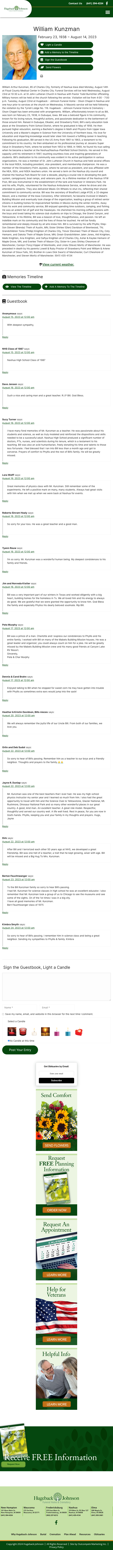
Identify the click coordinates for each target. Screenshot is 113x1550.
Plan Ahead (70, 1534)
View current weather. (58, 264)
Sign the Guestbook (55, 59)
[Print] (41, 76)
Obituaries (99, 1534)
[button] (107, 12)
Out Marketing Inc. (92, 1544)
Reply (5, 337)
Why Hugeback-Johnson (24, 1534)
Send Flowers (53, 67)
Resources (85, 1534)
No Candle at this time (22, 1040)
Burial (43, 1534)
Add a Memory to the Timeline (61, 52)
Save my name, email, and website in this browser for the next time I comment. (49, 1014)
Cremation (55, 1534)
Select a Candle (16, 1021)
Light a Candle (53, 44)
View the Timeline (20, 286)
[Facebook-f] (56, 1522)
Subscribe (56, 1080)
